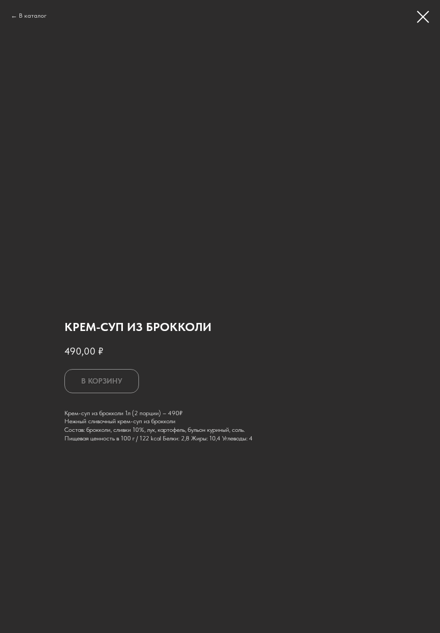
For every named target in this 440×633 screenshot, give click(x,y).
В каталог (33, 15)
